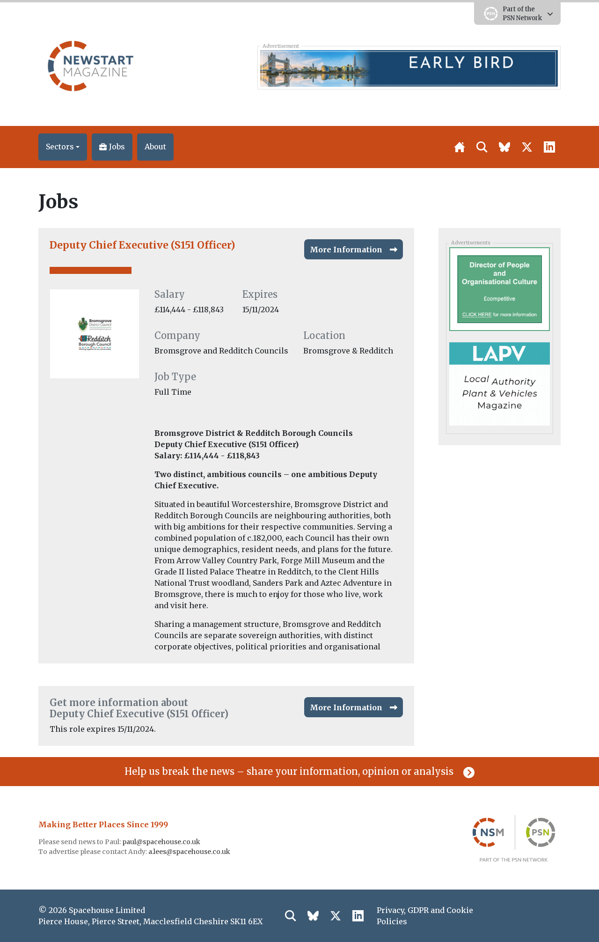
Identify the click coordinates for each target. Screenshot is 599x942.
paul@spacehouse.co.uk (162, 842)
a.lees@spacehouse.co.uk (190, 851)
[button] (62, 147)
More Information (346, 249)
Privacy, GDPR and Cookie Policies (425, 915)
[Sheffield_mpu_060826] (499, 288)
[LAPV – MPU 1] (499, 383)
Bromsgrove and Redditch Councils (221, 350)
